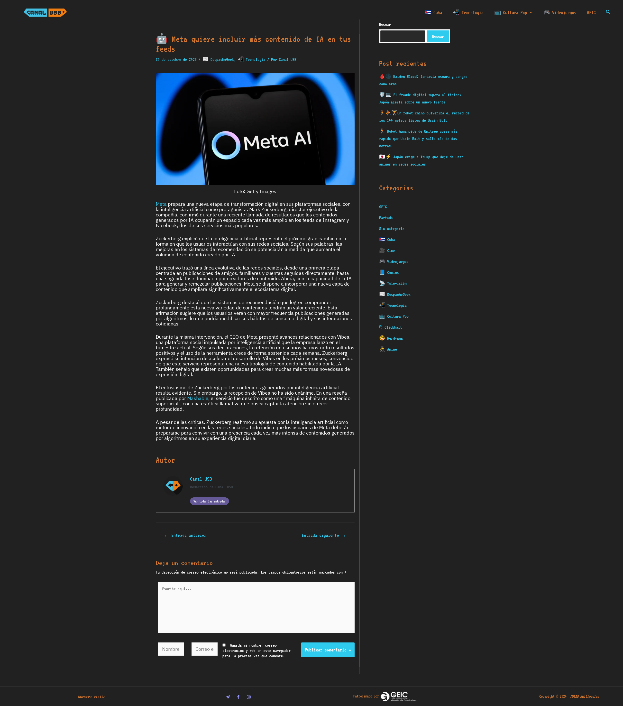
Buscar (438, 36)
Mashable (197, 398)
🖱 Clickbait (390, 327)
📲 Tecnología (468, 12)
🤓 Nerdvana (391, 338)
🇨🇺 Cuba (433, 12)
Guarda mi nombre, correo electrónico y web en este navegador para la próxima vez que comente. (256, 650)
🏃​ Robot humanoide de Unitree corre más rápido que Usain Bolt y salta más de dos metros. (418, 138)
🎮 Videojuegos (559, 12)
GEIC (591, 12)
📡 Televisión (393, 283)
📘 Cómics (389, 272)
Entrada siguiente (324, 535)
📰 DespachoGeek (218, 59)
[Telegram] (228, 697)
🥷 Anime (388, 349)
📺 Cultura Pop (510, 12)
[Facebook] (238, 697)
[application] (530, 12)
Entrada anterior (185, 535)
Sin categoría (391, 228)
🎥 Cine (387, 250)
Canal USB (201, 479)
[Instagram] (249, 697)
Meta (161, 204)
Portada (386, 217)
